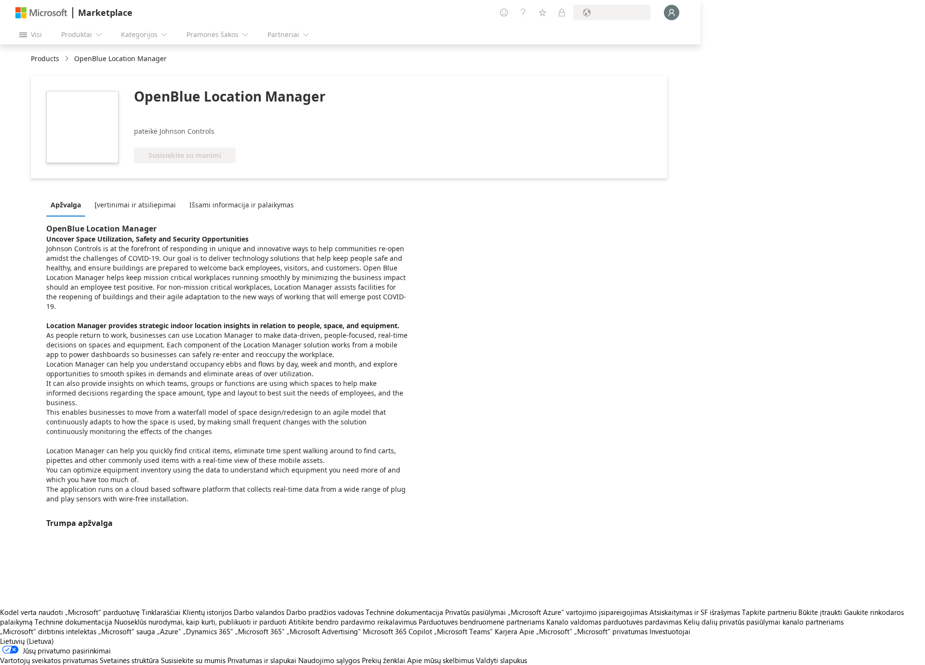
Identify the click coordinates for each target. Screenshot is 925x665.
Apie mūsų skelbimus (440, 660)
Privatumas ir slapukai (261, 660)
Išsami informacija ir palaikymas (241, 204)
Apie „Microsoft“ (545, 631)
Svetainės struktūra (129, 660)
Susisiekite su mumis (193, 660)
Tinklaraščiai (161, 612)
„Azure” (169, 631)
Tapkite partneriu (769, 612)
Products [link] (45, 58)
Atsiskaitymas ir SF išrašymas (694, 612)
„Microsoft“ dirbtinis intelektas (48, 631)
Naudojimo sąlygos (329, 660)
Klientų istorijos (207, 612)
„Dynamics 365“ (208, 631)
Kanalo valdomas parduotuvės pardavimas (614, 622)
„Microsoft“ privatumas (611, 631)
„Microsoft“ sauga (126, 631)
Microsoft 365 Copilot (397, 631)
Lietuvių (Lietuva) (27, 641)
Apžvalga (66, 204)
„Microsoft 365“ (260, 631)
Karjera (506, 631)
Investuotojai (669, 631)
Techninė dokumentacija (404, 612)
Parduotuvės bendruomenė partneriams (481, 622)
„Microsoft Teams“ (463, 631)
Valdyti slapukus (501, 660)
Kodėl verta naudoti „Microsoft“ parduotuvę (70, 612)
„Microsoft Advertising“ (324, 631)
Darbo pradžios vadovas (325, 612)
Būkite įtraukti (820, 612)
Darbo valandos (259, 612)
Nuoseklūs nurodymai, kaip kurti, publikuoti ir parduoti (200, 622)
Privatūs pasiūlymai (475, 612)
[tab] (68, 204)
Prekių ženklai (383, 660)
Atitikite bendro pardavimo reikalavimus (353, 622)
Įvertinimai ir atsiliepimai (135, 204)
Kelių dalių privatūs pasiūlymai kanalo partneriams (764, 622)
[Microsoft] (41, 12)
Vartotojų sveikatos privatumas (49, 660)
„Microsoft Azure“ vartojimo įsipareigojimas (578, 612)
